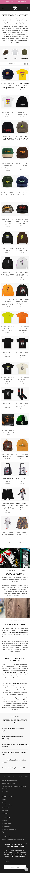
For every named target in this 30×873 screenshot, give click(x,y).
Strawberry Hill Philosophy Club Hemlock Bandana (7, 430)
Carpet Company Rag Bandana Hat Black (22, 505)
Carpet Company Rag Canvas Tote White (22, 480)
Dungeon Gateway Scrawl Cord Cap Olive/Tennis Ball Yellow (7, 193)
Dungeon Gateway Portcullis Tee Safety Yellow (7, 328)
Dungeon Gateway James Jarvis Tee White (7, 112)
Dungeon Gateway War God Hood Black (7, 248)
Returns (4, 802)
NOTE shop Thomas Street (9, 829)
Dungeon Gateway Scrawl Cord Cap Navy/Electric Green (22, 193)
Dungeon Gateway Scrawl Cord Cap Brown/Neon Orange (22, 164)
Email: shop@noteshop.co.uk (9, 780)
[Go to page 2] (24, 543)
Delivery (4, 799)
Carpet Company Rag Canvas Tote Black (8, 480)
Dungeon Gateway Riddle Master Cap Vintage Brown (22, 138)
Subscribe (15, 867)
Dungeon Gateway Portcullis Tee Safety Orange (22, 328)
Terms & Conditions (7, 805)
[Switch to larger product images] (25, 64)
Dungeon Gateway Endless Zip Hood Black (7, 274)
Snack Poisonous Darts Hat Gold (22, 455)
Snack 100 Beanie (22, 429)
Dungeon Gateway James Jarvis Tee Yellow (22, 85)
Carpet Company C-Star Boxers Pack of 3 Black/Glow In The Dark (8, 507)
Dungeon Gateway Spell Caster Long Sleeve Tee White (22, 275)
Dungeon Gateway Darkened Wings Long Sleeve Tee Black (22, 302)
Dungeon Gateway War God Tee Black (7, 379)
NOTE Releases (6, 826)
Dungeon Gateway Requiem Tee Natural (22, 379)
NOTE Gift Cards (6, 821)
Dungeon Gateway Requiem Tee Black (8, 404)
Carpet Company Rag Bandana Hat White (8, 534)
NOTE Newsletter (6, 823)
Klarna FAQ (5, 810)
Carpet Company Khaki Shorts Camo (22, 534)
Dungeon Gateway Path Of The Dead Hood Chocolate (22, 248)
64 (20, 542)
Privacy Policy (5, 807)
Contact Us (5, 813)
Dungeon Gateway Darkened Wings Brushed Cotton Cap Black (22, 220)
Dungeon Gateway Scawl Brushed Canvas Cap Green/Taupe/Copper (7, 165)
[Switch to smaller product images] (27, 64)
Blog (3, 832)
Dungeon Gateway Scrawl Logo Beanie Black (22, 112)
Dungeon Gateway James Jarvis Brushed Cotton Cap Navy (7, 86)
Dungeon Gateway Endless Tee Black (8, 353)
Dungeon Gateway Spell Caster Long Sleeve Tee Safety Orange (7, 302)
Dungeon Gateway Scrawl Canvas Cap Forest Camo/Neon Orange (7, 221)
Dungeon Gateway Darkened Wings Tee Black (22, 354)
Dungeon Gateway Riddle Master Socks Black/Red (22, 405)
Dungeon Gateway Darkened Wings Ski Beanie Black (7, 138)
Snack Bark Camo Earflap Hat (7, 455)
